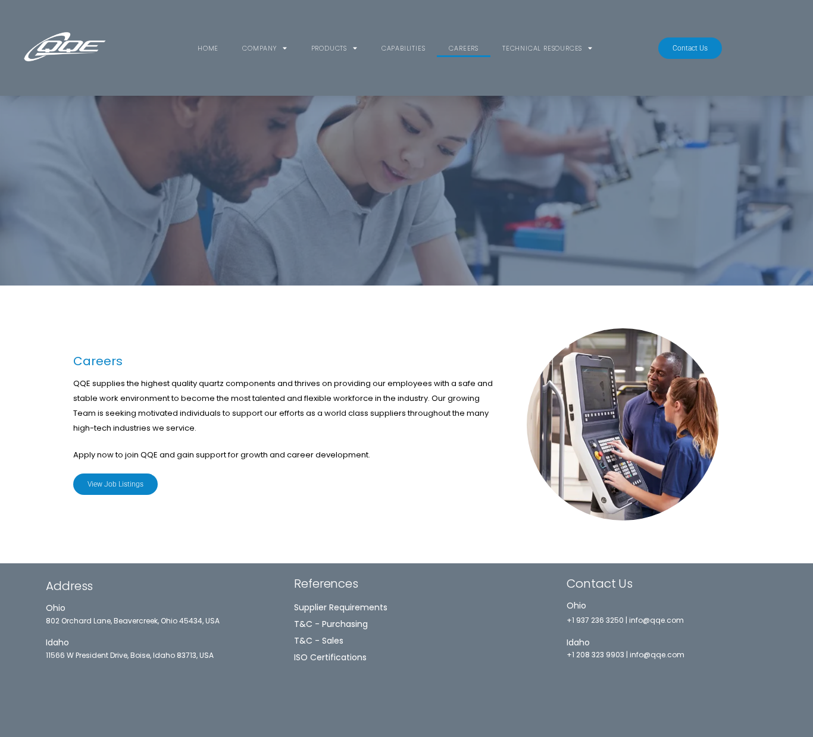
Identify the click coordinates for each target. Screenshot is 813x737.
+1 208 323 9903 (595, 655)
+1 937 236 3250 (595, 620)
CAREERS (464, 48)
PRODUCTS (329, 48)
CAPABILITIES (404, 48)
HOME (208, 48)
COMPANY (259, 48)
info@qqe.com (656, 620)
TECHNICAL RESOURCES (542, 48)
